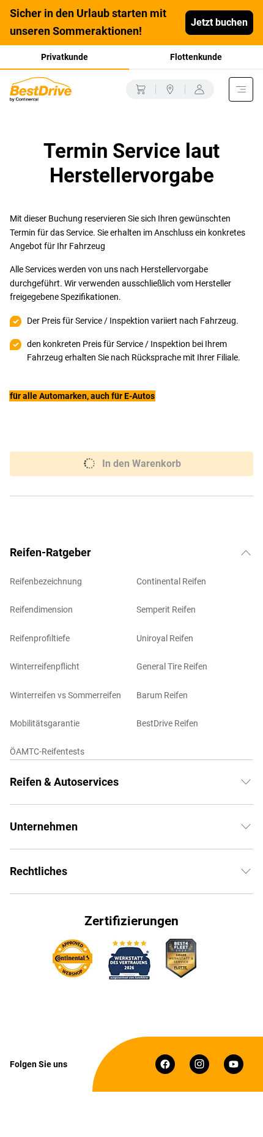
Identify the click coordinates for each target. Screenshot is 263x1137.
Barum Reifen (162, 695)
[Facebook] (165, 1064)
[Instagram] (199, 1064)
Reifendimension (41, 609)
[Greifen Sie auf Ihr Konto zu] (199, 89)
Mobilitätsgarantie (45, 723)
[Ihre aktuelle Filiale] (170, 89)
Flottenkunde (196, 57)
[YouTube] (233, 1064)
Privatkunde (64, 57)
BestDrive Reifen (167, 723)
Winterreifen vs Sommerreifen (65, 695)
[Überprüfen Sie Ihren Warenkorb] (140, 89)
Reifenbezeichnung (46, 581)
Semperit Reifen (166, 609)
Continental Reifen (171, 581)
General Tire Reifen (171, 666)
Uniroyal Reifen (164, 638)
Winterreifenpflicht (45, 666)
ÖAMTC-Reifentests (47, 751)
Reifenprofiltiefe (40, 638)
